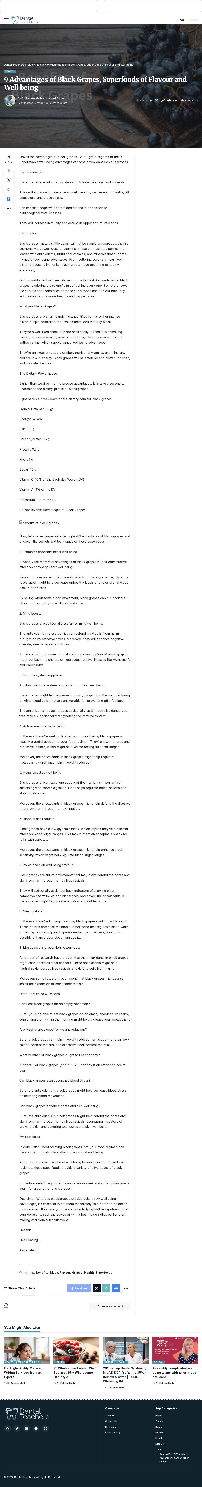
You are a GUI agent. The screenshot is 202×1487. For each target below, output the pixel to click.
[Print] (169, 100)
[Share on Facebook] (150, 100)
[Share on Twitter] (157, 100)
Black (54, 1272)
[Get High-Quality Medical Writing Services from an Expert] (27, 1350)
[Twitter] (17, 1428)
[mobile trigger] (7, 20)
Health (10, 71)
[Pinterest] (26, 1428)
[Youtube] (35, 1428)
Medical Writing (29, 1362)
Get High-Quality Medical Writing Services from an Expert (23, 1372)
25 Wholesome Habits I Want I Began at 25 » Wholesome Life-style (75, 1372)
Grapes (77, 1272)
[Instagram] (45, 1428)
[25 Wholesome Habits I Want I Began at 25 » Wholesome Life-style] (76, 1350)
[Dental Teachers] (24, 20)
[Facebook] (7, 1428)
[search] (175, 20)
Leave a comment (112, 1306)
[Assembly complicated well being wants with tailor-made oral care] (175, 1350)
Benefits (42, 1272)
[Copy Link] (163, 100)
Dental (109, 1362)
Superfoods (103, 1272)
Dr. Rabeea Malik (32, 98)
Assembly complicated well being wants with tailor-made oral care (174, 1372)
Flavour (65, 1272)
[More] (175, 100)
